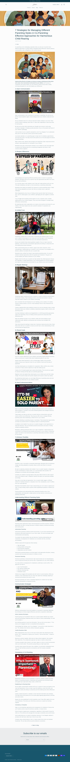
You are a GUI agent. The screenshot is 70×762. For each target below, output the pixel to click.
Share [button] (17, 44)
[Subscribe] (43, 739)
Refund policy (19, 759)
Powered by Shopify (13, 759)
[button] (6, 4)
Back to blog (36, 725)
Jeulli (9, 759)
